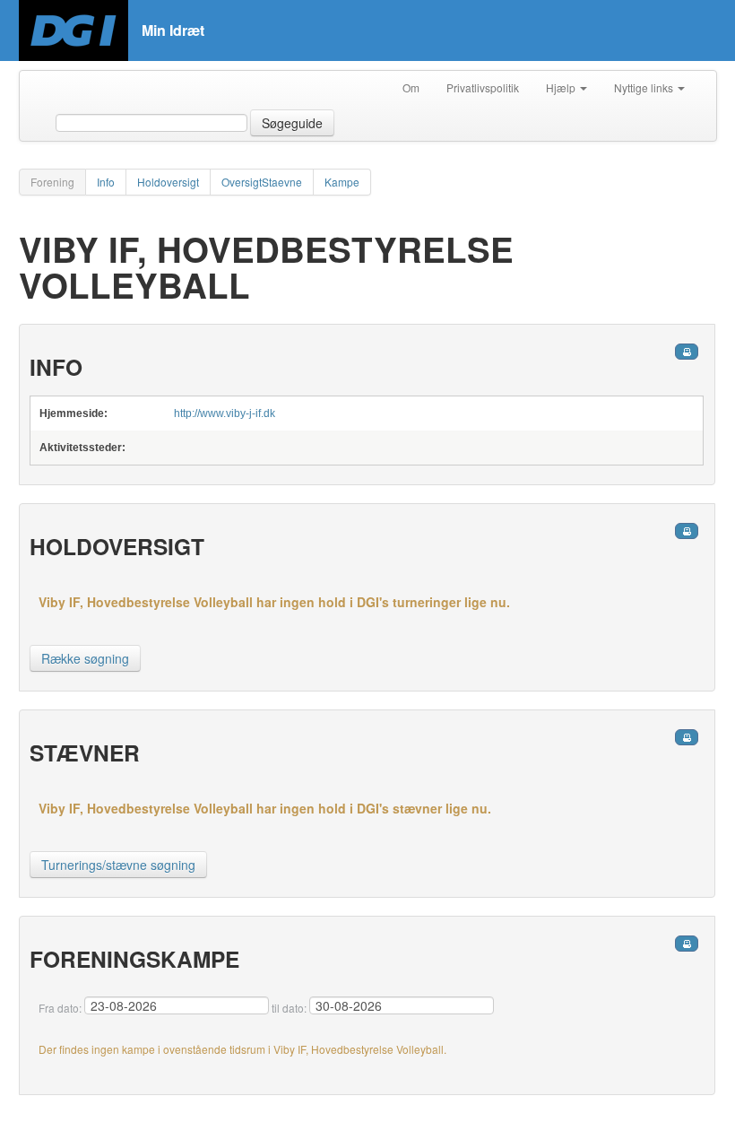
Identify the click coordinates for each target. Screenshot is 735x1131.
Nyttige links (645, 87)
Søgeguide (292, 123)
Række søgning (85, 658)
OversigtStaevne (261, 181)
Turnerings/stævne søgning (118, 865)
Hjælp (562, 87)
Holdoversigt (168, 181)
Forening (52, 181)
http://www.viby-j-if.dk (224, 413)
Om (410, 87)
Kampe (341, 181)
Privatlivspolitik (482, 87)
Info (106, 181)
